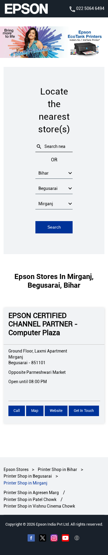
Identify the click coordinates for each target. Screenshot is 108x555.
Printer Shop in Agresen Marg (31, 492)
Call (17, 411)
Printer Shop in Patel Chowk (30, 499)
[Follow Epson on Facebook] (31, 538)
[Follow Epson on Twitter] (42, 538)
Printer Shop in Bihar (57, 469)
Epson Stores (16, 469)
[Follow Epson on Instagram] (54, 538)
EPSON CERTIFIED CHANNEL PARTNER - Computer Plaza (43, 324)
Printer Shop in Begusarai (28, 476)
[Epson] (26, 9)
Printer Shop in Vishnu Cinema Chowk (39, 506)
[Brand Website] (76, 538)
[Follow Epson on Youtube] (65, 538)
